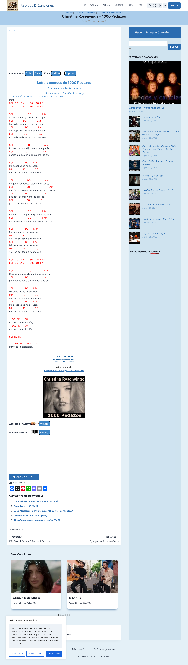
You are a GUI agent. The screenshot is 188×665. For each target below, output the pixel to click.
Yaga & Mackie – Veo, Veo (154, 233)
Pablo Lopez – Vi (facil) (26, 506)
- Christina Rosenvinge (85, 13)
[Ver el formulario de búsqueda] (85, 5)
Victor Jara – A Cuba (152, 117)
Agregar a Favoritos (24, 476)
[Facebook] (149, 5)
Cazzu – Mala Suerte (26, 597)
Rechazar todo (35, 653)
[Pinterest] (165, 5)
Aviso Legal (78, 649)
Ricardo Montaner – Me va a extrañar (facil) (37, 520)
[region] (36, 637)
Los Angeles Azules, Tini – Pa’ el (158, 219)
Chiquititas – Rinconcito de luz (146, 107)
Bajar (38, 73)
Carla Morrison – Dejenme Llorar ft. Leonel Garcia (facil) (43, 510)
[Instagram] (159, 5)
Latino (56, 73)
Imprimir (70, 73)
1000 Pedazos (16, 529)
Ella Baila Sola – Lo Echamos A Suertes (29, 539)
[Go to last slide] (15, 586)
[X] (154, 5)
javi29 (87, 21)
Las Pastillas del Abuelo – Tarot (157, 190)
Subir (29, 73)
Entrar (174, 5)
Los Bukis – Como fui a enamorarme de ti (36, 501)
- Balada (69, 13)
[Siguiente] (113, 586)
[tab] (58, 615)
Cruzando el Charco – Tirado (156, 204)
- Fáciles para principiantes (110, 13)
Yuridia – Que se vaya (152, 175)
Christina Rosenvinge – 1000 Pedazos (64, 370)
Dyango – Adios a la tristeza (104, 539)
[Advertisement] (64, 51)
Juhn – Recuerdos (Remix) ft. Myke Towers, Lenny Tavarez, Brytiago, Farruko (159, 149)
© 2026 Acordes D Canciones (94, 656)
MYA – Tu (75, 597)
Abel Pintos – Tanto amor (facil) (30, 515)
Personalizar (17, 653)
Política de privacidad (105, 649)
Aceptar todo (54, 653)
